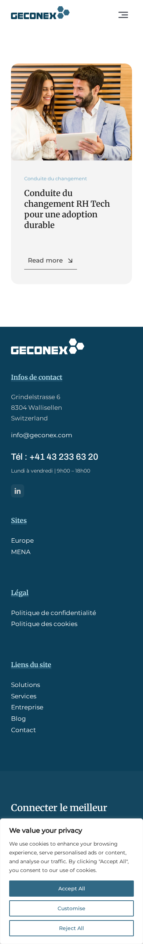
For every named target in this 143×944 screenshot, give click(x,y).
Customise (71, 908)
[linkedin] (17, 491)
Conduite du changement (55, 178)
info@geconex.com (41, 435)
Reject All (71, 928)
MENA (20, 552)
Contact (23, 730)
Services (23, 696)
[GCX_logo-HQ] (40, 9)
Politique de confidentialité (53, 612)
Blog (18, 718)
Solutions (25, 684)
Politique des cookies (44, 623)
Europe (22, 540)
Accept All (71, 888)
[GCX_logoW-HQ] (47, 341)
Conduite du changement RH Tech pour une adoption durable (67, 209)
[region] (71, 881)
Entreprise (27, 707)
